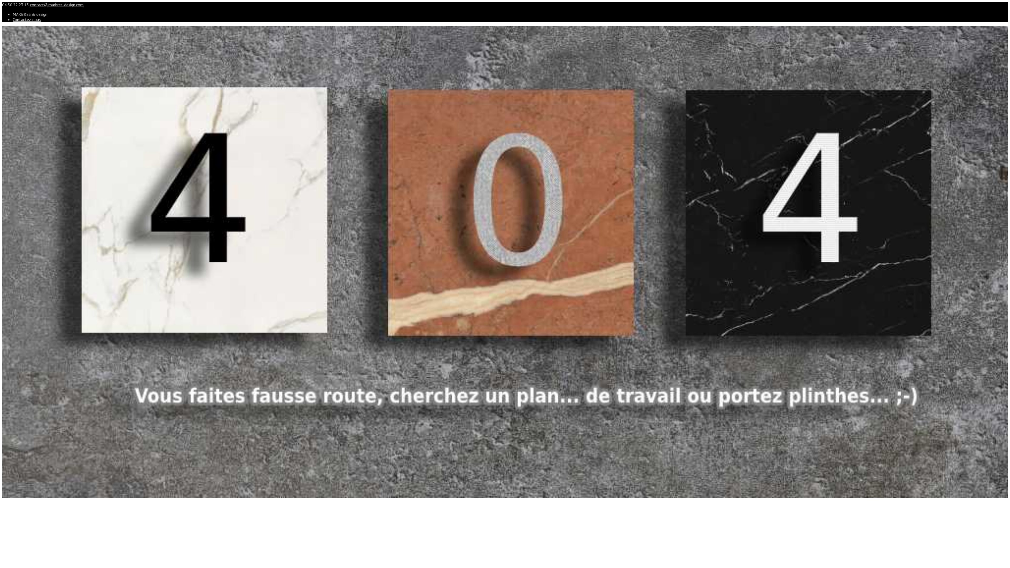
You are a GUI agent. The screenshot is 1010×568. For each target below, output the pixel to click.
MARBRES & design (30, 14)
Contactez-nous (27, 19)
